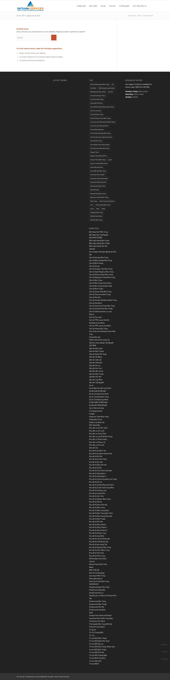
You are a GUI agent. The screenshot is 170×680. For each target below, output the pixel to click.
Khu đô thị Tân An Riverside (99, 178)
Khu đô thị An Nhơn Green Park (100, 453)
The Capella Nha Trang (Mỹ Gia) (100, 624)
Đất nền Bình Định (96, 348)
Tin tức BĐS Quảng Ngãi (98, 655)
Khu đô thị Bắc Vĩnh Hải (98, 465)
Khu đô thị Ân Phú (95, 456)
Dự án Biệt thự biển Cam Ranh (100, 388)
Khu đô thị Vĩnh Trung (97, 556)
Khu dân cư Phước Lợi (97, 442)
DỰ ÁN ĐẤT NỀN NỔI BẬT (98, 405)
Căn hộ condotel (95, 111)
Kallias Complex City (96, 422)
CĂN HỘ (92, 249)
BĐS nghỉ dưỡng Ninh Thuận (99, 243)
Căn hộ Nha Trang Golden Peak (100, 286)
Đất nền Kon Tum (95, 368)
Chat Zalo (165, 651)
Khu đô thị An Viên (96, 462)
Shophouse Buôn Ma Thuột (99, 587)
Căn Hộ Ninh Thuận (96, 289)
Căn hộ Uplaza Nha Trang (98, 328)
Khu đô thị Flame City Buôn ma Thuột (103, 479)
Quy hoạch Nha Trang (97, 576)
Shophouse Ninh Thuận (98, 604)
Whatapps (164, 644)
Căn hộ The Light (95, 317)
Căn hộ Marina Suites (96, 129)
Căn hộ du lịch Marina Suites (99, 126)
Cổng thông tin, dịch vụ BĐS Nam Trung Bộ (39, 676)
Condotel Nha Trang (97, 99)
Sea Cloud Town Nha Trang (99, 581)
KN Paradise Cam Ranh (97, 559)
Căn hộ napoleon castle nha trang (101, 137)
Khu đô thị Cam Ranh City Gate (100, 470)
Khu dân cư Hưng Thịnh (97, 433)
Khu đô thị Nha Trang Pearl (99, 510)
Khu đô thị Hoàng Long (97, 490)
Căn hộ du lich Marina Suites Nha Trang (102, 122)
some (92, 208)
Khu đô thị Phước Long (97, 533)
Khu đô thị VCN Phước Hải (98, 182)
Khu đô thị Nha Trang (97, 507)
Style (91, 613)
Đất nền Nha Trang (96, 220)
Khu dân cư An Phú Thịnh (98, 428)
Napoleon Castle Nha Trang (99, 197)
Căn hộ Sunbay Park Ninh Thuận (101, 308)
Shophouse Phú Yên (96, 607)
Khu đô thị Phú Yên (96, 522)
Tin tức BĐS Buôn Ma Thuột (99, 641)
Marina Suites (94, 190)
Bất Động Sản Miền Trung (98, 232)
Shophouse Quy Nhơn (97, 610)
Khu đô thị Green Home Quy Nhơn (101, 488)
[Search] (150, 6)
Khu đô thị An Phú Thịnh (98, 459)
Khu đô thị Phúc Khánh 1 (98, 527)
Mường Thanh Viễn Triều (98, 564)
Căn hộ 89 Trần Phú (96, 103)
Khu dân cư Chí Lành (96, 431)
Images (92, 414)
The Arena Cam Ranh (97, 621)
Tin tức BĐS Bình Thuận (98, 638)
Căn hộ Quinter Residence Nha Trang (103, 300)
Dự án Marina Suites (96, 167)
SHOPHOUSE (94, 584)
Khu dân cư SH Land (96, 445)
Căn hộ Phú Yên (95, 297)
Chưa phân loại (94, 337)
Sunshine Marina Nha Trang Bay (101, 618)
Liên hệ (92, 561)
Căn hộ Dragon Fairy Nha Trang (100, 118)
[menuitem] (81, 6)
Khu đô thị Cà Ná (95, 468)
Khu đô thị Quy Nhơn (96, 536)
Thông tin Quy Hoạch (97, 627)
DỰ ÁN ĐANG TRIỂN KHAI (98, 402)
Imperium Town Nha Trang (99, 417)
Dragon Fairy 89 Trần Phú (98, 156)
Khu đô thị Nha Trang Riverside (100, 516)
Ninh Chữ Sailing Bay (96, 573)
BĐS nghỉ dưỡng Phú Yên (98, 246)
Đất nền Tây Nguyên (96, 382)
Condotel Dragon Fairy (97, 95)
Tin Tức (92, 635)
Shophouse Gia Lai (96, 593)
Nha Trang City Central (107, 201)
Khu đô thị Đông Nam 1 (97, 473)
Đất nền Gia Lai (94, 365)
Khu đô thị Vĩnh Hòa (96, 553)
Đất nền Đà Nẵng (95, 357)
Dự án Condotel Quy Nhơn (98, 399)
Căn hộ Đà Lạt (94, 266)
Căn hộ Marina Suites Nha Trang (100, 133)
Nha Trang (93, 201)
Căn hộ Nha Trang (96, 141)
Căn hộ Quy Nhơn (95, 303)
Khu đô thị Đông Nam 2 (97, 476)
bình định (93, 88)
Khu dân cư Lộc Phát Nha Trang (100, 436)
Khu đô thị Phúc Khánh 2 (98, 530)
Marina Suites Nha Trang (98, 193)
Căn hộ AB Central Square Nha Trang (102, 107)
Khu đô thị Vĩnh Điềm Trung (99, 550)
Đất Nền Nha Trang (96, 371)
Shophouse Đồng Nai (97, 590)
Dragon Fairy (94, 152)
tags (97, 208)
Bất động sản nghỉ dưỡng (107, 88)
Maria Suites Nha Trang (97, 186)
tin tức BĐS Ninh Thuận (97, 649)
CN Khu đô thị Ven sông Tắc (99, 340)
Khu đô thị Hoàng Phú (97, 493)
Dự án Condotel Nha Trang (98, 163)
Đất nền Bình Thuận (96, 351)
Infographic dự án (95, 419)
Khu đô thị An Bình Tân (97, 451)
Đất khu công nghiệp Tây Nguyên (101, 343)
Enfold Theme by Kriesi (61, 676)
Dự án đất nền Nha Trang (98, 171)
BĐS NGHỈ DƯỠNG (95, 238)
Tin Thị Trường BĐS (96, 632)
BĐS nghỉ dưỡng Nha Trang (99, 240)
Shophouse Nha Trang (97, 601)
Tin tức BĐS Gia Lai (96, 644)
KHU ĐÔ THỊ (93, 448)
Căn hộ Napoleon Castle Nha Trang (102, 277)
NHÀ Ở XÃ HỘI (94, 570)
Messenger (164, 659)
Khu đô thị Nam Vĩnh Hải (98, 505)
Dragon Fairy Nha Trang (98, 159)
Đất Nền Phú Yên (95, 377)
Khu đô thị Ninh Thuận (97, 519)
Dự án (91, 385)
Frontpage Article (95, 411)
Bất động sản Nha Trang (98, 92)
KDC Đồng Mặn (94, 425)
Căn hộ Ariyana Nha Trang (98, 257)
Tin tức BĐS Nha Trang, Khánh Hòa (102, 647)
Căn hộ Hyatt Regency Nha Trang (101, 272)
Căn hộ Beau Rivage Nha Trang (100, 260)
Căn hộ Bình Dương (96, 263)
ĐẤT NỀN (92, 345)
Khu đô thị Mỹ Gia (95, 502)
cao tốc (110, 92)
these (103, 208)
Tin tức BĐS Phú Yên (96, 652)
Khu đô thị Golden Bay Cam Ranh (101, 485)
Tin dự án (92, 630)
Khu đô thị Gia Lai (95, 482)
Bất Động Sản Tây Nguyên (98, 235)
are (113, 84)
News (91, 567)
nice (91, 205)
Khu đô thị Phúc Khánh (97, 174)
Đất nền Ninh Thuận (96, 374)
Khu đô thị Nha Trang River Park (101, 513)
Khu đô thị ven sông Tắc (98, 544)
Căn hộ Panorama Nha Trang (99, 294)
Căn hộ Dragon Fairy (96, 114)
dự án (110, 159)
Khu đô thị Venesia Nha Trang (100, 547)
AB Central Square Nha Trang (99, 84)
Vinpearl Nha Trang (96, 212)
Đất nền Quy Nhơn (96, 380)
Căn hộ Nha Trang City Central (100, 144)
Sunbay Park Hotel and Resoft (100, 615)
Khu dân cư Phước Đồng (98, 439)
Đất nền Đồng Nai (95, 363)
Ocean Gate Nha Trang (103, 205)
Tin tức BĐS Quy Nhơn (97, 658)
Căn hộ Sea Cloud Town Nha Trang (102, 306)
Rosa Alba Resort (95, 579)
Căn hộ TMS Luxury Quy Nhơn (100, 326)
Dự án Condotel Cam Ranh (99, 394)
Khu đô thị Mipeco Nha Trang (99, 499)
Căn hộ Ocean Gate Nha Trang (99, 148)
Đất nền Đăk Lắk (95, 360)
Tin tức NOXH (94, 664)
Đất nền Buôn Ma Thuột (98, 354)
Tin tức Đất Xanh (95, 661)
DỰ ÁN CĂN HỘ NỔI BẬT (97, 391)
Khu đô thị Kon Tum (96, 496)
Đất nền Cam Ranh (96, 216)
